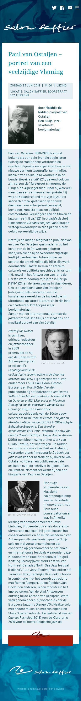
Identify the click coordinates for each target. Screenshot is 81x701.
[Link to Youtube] (71, 7)
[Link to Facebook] (64, 7)
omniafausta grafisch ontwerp (46, 688)
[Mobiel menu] (78, 8)
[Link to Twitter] (56, 7)
